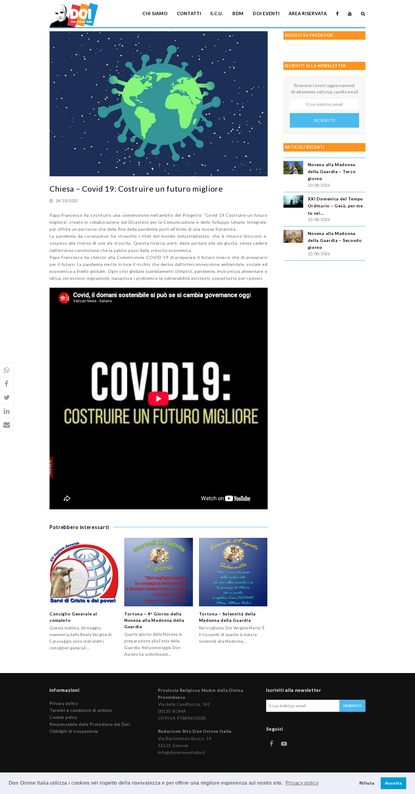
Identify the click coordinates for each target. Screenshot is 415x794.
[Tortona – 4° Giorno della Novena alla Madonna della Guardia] (158, 572)
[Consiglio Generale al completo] (84, 572)
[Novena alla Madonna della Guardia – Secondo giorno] (293, 237)
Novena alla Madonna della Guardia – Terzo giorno (332, 171)
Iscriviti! (324, 120)
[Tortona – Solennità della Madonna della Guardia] (233, 572)
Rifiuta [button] (367, 783)
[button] (7, 370)
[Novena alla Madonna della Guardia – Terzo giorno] (293, 168)
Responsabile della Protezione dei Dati (90, 724)
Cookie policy (63, 717)
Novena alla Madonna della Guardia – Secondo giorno (335, 240)
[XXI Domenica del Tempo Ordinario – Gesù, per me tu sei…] (293, 202)
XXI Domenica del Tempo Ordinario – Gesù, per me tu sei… (335, 205)
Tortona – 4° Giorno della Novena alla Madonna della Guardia (154, 620)
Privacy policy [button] (302, 783)
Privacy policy (64, 703)
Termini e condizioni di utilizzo (81, 710)
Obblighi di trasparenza (74, 731)
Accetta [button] (393, 783)
